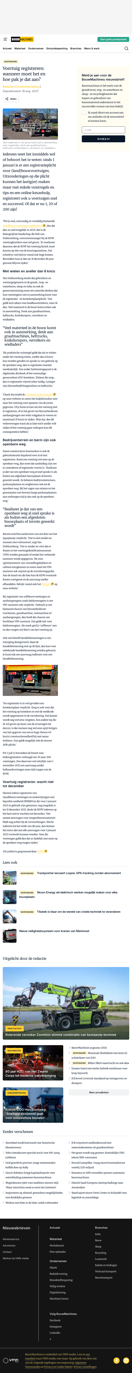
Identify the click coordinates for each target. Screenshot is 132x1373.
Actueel (55, 1227)
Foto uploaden (58, 1251)
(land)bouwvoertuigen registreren (22, 225)
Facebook (55, 1320)
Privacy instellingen (85, 1366)
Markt (53, 1267)
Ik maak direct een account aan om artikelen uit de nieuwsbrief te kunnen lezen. (106, 116)
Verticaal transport (105, 1271)
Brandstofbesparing (61, 1280)
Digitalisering (58, 1292)
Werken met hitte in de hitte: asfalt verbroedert (32, 1202)
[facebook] (116, 1360)
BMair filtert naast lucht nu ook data (108, 1063)
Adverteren (9, 1245)
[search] (126, 48)
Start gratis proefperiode (113, 39)
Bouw (98, 1240)
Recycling (100, 1252)
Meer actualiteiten (99, 1092)
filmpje (45, 584)
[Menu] (5, 39)
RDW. (40, 851)
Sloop (98, 1246)
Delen (13, 98)
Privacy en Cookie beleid (58, 1366)
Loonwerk (101, 1259)
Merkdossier (57, 1245)
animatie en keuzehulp (38, 394)
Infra (98, 1234)
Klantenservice (11, 1239)
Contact (7, 1251)
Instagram (56, 1326)
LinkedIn (55, 1332)
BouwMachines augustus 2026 (89, 1047)
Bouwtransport (103, 1277)
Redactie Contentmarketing (21, 86)
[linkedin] (126, 1360)
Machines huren (59, 1298)
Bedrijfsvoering (58, 1273)
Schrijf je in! (103, 138)
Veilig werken (57, 1286)
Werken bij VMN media (16, 1258)
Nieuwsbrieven (16, 1228)
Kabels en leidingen (106, 1265)
